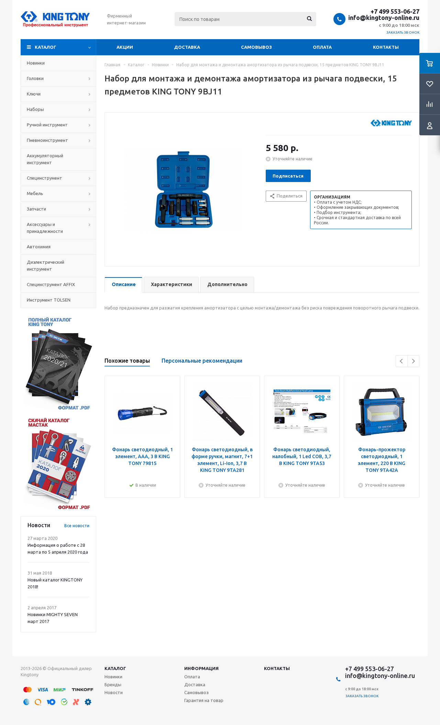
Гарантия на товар (203, 700)
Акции (125, 47)
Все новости (76, 525)
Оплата (322, 47)
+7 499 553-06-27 (395, 11)
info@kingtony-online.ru (383, 17)
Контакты (386, 47)
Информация (201, 668)
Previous (401, 361)
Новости (113, 692)
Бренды (112, 684)
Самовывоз (256, 47)
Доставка (187, 47)
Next (413, 361)
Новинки (113, 676)
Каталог (45, 47)
